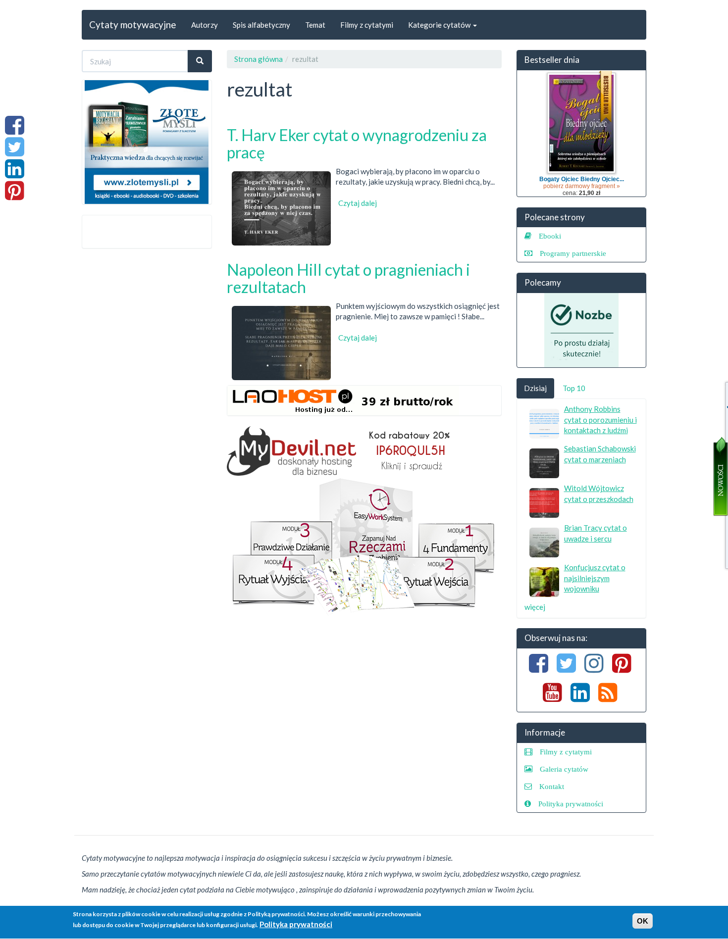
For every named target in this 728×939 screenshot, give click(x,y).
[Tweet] (14, 152)
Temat (315, 24)
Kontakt (551, 786)
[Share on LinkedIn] (14, 173)
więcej (534, 606)
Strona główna (258, 58)
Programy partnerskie (573, 253)
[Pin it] (14, 195)
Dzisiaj (535, 388)
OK (642, 921)
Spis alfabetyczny (261, 24)
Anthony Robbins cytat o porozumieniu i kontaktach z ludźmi (600, 419)
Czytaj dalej (357, 202)
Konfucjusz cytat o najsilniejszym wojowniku (594, 578)
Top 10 (574, 388)
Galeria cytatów (564, 769)
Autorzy (204, 24)
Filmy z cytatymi (366, 24)
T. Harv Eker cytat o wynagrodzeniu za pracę (357, 143)
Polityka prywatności (570, 803)
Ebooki (550, 236)
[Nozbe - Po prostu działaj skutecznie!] (581, 330)
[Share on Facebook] (14, 130)
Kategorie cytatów (440, 24)
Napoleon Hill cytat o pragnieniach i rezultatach (348, 278)
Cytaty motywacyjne (132, 24)
